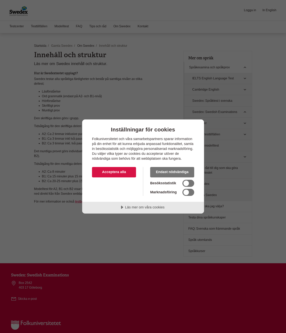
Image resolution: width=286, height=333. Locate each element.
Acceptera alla (114, 172)
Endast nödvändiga (172, 172)
